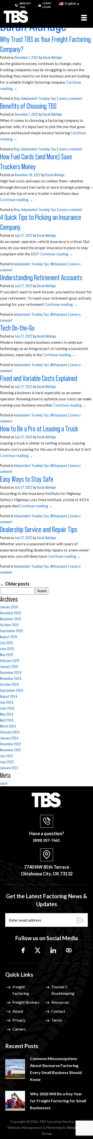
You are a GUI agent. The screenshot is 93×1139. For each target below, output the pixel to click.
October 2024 (9, 685)
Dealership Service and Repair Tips (39, 530)
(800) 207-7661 (25, 5)
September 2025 (11, 631)
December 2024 (10, 673)
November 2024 (10, 679)
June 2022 (7, 762)
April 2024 (7, 720)
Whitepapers (58, 264)
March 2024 (8, 726)
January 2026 (9, 607)
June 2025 (7, 649)
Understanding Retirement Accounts (42, 278)
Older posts (15, 584)
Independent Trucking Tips (38, 99)
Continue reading (16, 199)
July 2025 (6, 643)
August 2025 (8, 637)
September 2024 (11, 690)
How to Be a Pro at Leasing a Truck (39, 429)
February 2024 (10, 732)
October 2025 (9, 625)
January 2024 (9, 738)
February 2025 (9, 661)
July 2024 (6, 702)
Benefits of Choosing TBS (29, 106)
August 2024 (8, 696)
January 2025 (9, 667)
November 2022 (10, 750)
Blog (16, 99)
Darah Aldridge (52, 58)
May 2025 (6, 655)
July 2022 (6, 756)
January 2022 (9, 768)
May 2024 (6, 714)
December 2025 (10, 613)
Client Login (47, 5)
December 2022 (10, 744)
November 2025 (10, 619)
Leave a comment (70, 99)
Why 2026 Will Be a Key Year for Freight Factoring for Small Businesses (58, 1100)
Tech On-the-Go (18, 328)
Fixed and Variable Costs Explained (39, 378)
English (70, 3)
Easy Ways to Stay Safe (27, 479)
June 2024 (7, 708)
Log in (3, 783)
